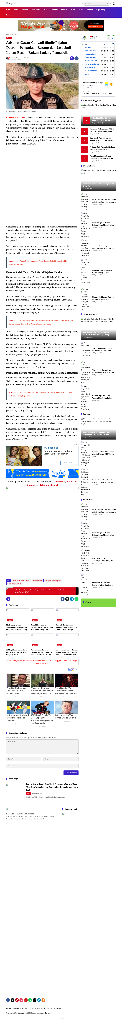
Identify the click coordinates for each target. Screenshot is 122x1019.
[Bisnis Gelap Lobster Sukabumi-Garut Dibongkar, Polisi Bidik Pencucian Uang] (17, 615)
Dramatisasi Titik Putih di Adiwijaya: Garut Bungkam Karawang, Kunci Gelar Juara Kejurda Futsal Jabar (103, 559)
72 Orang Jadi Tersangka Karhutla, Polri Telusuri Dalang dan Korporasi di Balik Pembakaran (103, 148)
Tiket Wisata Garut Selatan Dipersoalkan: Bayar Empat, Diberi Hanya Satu (102, 349)
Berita (28, 793)
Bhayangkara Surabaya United (92, 64)
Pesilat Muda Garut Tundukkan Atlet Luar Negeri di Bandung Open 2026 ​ (104, 201)
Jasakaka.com (45, 1013)
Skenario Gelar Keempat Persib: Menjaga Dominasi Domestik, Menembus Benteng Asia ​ (103, 584)
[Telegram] (72, 599)
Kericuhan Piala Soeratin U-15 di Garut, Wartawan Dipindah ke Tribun (102, 130)
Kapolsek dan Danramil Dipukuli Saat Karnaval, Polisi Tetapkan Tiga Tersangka (67, 627)
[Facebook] (63, 599)
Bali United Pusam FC (92, 71)
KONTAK (58, 1009)
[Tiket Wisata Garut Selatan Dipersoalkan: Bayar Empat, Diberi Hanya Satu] (85, 350)
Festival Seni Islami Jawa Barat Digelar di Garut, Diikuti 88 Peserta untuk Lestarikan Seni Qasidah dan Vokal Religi (103, 481)
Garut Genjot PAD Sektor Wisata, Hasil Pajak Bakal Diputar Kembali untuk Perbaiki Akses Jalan (101, 397)
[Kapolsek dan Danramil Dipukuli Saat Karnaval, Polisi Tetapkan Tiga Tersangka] (67, 615)
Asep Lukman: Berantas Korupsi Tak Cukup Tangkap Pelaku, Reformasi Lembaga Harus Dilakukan (41, 652)
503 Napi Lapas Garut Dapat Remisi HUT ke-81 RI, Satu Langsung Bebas (16, 652)
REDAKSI (25, 1009)
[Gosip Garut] (11, 3)
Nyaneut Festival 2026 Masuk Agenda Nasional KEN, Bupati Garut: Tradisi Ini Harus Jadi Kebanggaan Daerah (103, 453)
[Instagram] (21, 1000)
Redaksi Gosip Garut (17, 57)
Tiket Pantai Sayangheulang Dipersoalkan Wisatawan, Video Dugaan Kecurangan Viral (103, 371)
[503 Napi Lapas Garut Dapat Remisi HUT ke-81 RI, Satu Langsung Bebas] (17, 640)
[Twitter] (67, 599)
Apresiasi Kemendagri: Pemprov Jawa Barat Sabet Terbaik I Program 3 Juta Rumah (102, 247)
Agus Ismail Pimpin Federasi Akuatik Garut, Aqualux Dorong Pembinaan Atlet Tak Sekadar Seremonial (101, 139)
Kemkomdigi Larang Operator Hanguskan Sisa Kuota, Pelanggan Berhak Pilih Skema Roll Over (103, 298)
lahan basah (38, 581)
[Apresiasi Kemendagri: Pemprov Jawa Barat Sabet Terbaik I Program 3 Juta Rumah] (85, 248)
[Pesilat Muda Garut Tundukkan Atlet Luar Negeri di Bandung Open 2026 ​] (85, 201)
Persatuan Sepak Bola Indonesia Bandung (92, 51)
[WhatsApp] (76, 599)
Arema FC (88, 74)
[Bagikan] (76, 58)
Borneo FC (88, 47)
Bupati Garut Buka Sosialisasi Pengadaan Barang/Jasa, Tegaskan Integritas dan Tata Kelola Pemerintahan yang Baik (52, 787)
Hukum (9, 38)
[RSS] (43, 1000)
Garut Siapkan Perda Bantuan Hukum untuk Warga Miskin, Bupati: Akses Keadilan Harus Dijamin (67, 652)
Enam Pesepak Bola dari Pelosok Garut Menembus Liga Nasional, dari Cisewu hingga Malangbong (103, 224)
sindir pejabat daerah (15, 583)
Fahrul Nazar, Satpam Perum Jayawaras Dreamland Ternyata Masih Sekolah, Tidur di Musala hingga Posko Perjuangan (101, 157)
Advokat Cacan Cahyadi (22, 581)
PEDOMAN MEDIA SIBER (42, 1009)
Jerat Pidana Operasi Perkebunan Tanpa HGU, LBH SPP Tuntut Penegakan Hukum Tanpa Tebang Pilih (42, 627)
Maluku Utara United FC (92, 61)
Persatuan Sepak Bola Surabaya (92, 57)
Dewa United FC (90, 67)
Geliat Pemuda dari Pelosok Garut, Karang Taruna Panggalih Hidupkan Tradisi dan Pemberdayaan (102, 271)
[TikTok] (34, 1000)
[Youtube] (26, 1000)
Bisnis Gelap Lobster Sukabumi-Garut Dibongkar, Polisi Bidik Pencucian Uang (16, 627)
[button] (108, 3)
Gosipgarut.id (23, 1013)
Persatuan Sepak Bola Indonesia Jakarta (92, 54)
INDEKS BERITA (12, 1009)
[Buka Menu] (114, 3)
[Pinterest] (17, 1000)
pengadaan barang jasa (53, 581)
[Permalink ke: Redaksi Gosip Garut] (9, 58)
